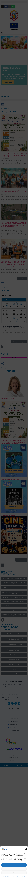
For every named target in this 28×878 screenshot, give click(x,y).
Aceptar (14, 865)
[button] (26, 849)
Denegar (14, 869)
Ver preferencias (14, 873)
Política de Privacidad (15, 876)
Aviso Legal (23, 876)
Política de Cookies (6, 876)
